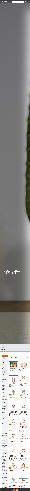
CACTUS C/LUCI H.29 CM (23, 400)
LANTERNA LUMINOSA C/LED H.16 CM (23, 430)
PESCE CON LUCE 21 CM (23, 414)
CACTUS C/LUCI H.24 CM (12, 400)
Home (2, 353)
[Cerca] (23, 1)
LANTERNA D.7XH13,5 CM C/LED (13, 429)
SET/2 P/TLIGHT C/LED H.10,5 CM (13, 444)
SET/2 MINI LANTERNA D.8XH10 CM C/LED (23, 444)
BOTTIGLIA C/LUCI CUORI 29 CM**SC (12, 385)
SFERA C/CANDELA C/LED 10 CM (12, 473)
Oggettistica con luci (13, 353)
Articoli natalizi (6, 353)
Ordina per (10, 357)
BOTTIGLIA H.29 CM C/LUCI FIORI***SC (12, 370)
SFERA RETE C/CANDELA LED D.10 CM (13, 488)
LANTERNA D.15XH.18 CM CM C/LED (23, 459)
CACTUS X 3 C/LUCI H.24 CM (23, 385)
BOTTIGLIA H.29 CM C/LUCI (22, 370)
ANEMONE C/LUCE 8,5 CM (13, 414)
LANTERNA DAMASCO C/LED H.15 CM (13, 459)
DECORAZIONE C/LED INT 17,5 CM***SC (23, 487)
